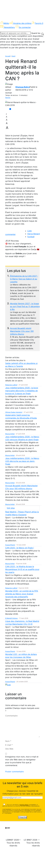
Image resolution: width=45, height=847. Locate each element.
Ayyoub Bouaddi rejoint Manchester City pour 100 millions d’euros (22, 331)
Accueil (7, 56)
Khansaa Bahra (22, 87)
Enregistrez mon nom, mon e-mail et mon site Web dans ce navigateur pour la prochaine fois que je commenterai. (21, 761)
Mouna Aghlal (10, 434)
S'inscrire (22, 817)
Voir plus (11, 508)
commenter (10, 234)
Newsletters (9, 27)
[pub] (8, 684)
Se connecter (25, 27)
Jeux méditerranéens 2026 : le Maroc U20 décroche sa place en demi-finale (22, 461)
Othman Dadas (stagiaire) (13, 412)
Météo (6, 23)
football (30, 236)
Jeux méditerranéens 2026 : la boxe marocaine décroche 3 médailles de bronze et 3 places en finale (21, 391)
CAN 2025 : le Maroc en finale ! (19, 548)
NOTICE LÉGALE (24, 804)
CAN (29, 231)
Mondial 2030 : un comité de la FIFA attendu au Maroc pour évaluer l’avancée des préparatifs (21, 594)
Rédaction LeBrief (11, 385)
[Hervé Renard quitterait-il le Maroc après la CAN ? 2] (22, 104)
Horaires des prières (22, 23)
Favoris (39, 23)
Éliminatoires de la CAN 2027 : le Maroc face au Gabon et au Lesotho (24, 279)
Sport (13, 56)
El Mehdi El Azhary (11, 618)
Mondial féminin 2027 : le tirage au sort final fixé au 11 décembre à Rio (25, 306)
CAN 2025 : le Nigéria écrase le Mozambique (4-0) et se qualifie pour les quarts (22, 569)
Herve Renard (33, 234)
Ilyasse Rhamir (10, 545)
